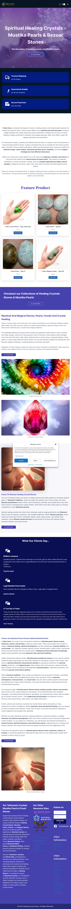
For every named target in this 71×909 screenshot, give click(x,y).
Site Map (36, 848)
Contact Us (57, 846)
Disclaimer (36, 846)
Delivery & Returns (39, 841)
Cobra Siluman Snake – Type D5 (53, 271)
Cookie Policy (31, 464)
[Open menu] (67, 4)
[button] (56, 444)
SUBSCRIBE (60, 821)
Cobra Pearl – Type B (53, 226)
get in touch (20, 735)
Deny (35, 460)
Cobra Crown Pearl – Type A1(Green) (18, 226)
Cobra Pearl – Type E (18, 271)
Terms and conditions (40, 838)
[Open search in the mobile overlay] (60, 4)
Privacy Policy (38, 464)
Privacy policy (38, 835)
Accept (21, 460)
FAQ (55, 849)
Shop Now (57, 844)
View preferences (49, 460)
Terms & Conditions (40, 843)
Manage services (19, 455)
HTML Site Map (38, 850)
